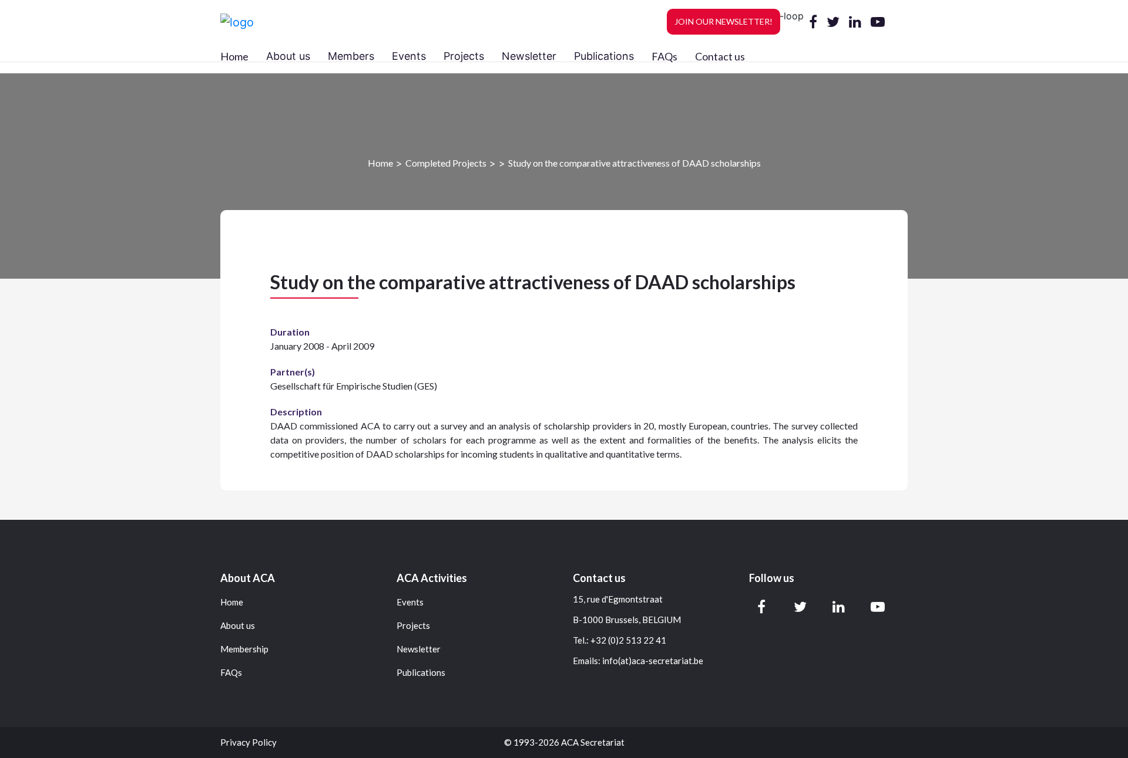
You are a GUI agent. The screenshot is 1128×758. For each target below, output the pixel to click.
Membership (244, 649)
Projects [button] (464, 56)
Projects (413, 625)
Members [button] (351, 56)
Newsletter (419, 649)
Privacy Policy (248, 742)
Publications (421, 672)
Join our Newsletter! (723, 21)
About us (237, 625)
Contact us (720, 56)
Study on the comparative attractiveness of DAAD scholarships (634, 162)
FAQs (664, 56)
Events (410, 602)
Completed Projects (445, 162)
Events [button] (409, 56)
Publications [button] (604, 56)
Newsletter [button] (529, 56)
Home (234, 56)
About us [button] (288, 56)
